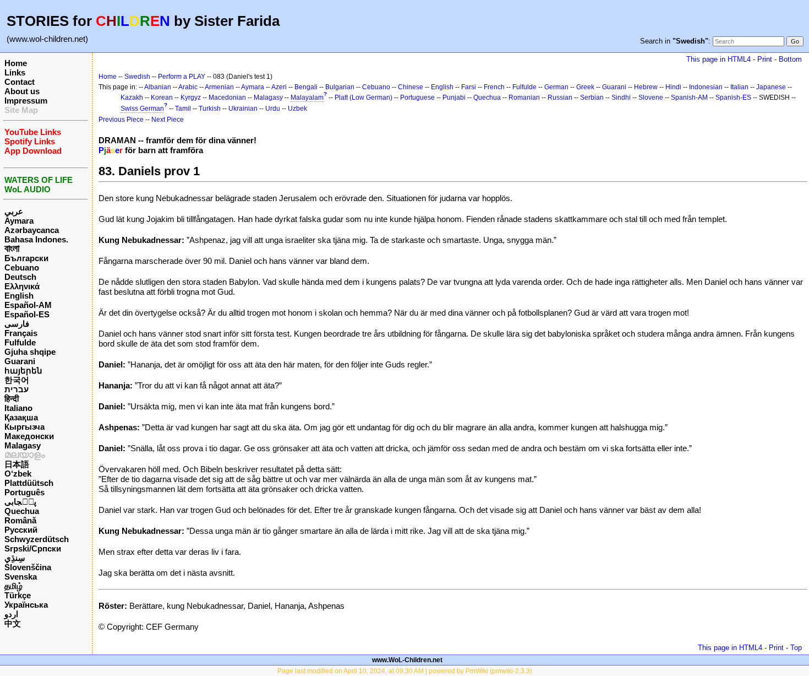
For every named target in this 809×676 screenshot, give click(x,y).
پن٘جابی (20, 501)
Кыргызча (24, 426)
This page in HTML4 (718, 59)
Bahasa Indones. (36, 239)
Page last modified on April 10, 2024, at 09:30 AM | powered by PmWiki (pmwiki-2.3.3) (404, 671)
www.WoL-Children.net (407, 660)
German (556, 87)
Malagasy (22, 445)
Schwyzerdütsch (36, 539)
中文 (12, 623)
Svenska (20, 576)
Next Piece (167, 119)
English (19, 295)
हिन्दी (11, 398)
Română (20, 520)
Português (24, 492)
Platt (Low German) (363, 97)
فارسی (16, 323)
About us (22, 91)
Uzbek (297, 108)
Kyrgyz (191, 97)
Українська (26, 604)
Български (26, 258)
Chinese (410, 87)
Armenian (219, 87)
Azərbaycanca (31, 230)
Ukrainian (243, 108)
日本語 (16, 464)
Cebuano (21, 267)
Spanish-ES (733, 97)
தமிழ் (13, 586)
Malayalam (307, 97)
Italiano (18, 408)
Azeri (279, 87)
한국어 (16, 380)
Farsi (468, 87)
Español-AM (28, 305)
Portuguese (417, 97)
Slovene (650, 97)
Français (20, 333)
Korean (162, 97)
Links (14, 72)
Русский (20, 529)
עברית (16, 389)
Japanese (771, 87)
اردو (11, 614)
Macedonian (227, 97)
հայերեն (23, 370)
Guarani (19, 361)
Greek (585, 87)
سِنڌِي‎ (14, 558)
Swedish (137, 76)
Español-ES (27, 314)
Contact (19, 81)
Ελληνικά (22, 286)
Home (15, 63)
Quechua (21, 511)
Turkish (210, 108)
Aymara (19, 220)
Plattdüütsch (28, 483)
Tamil (183, 108)
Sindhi (621, 97)
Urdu (272, 108)
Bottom (790, 59)
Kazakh (132, 97)
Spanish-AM (689, 97)
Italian (739, 87)
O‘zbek (17, 473)
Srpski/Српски (32, 548)
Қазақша (21, 417)
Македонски (29, 436)
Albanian (157, 87)
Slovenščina (27, 567)
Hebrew (646, 87)
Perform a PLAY (181, 76)
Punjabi (454, 97)
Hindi (673, 87)
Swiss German (142, 108)
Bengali (306, 87)
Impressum (25, 100)
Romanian (524, 97)
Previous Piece (121, 119)
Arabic (188, 87)
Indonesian (706, 87)
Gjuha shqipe (30, 351)
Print (764, 59)
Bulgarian (339, 87)
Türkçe (17, 595)
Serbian (592, 97)
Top (796, 647)
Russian (560, 97)
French (494, 87)
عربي (13, 211)
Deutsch (20, 277)
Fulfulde (20, 342)
